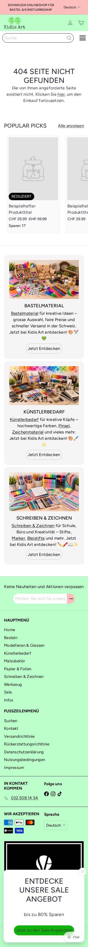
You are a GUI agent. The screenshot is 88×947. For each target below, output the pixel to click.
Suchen (10, 720)
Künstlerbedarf (24, 419)
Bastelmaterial (24, 313)
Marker (18, 538)
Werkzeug (13, 684)
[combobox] (38, 38)
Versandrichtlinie (19, 736)
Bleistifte (36, 538)
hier (61, 94)
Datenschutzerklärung (24, 752)
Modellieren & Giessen (24, 645)
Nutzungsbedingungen (24, 759)
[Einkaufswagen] (81, 23)
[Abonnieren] (71, 599)
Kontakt (11, 728)
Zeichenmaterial (28, 432)
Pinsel (64, 425)
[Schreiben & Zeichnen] (44, 491)
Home (9, 629)
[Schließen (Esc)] (83, 872)
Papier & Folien (17, 668)
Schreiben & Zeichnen (32, 525)
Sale (8, 692)
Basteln (10, 637)
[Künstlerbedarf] (44, 385)
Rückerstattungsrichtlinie (27, 744)
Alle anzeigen (71, 125)
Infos (8, 700)
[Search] (69, 38)
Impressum (14, 767)
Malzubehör (14, 661)
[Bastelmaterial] (44, 279)
